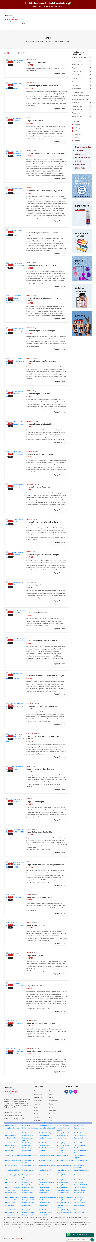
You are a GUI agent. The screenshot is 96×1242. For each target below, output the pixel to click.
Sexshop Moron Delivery (46, 1182)
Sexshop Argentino (10, 1135)
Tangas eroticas (81, 106)
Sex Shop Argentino (10, 1145)
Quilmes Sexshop (44, 1175)
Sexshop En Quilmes (28, 1212)
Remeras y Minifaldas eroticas (81, 96)
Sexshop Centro (62, 1148)
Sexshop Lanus (43, 1200)
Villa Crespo (37, 1114)
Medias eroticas (81, 89)
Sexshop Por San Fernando (65, 1197)
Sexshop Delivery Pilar (46, 1170)
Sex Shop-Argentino (63, 1125)
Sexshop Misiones (79, 1187)
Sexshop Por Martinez (11, 1197)
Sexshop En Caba (79, 1175)
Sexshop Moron (9, 1185)
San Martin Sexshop (63, 1155)
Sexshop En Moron (27, 1182)
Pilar (50, 1117)
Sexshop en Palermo (45, 1212)
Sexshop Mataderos (63, 1192)
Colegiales (37, 1120)
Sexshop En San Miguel (63, 1210)
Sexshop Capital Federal (46, 1148)
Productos (40, 14)
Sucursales (52, 14)
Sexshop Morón (78, 1182)
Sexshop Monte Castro (64, 1185)
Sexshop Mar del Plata (28, 1197)
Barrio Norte (38, 1094)
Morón (51, 1097)
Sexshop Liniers (79, 1197)
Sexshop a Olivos (9, 1133)
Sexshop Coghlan (9, 1150)
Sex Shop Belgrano (27, 1143)
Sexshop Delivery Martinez (47, 1165)
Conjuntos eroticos (81, 75)
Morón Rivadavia (54, 1101)
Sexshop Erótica (44, 1205)
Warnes (36, 1117)
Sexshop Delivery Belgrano (30, 1155)
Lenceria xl (81, 85)
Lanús (51, 1104)
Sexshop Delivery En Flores (12, 1160)
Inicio (21, 14)
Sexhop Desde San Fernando (30, 1128)
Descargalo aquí (80, 291)
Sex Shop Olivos (27, 1125)
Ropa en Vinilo (81, 103)
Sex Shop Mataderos (28, 1133)
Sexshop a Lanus (79, 1128)
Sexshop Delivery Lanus (81, 1160)
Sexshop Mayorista (27, 1192)
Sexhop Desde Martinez (11, 1128)
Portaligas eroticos (81, 92)
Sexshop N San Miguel (63, 1182)
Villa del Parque (39, 1101)
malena (77, 137)
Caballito (37, 1104)
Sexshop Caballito (44, 1145)
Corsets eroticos (81, 78)
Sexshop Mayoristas (63, 1190)
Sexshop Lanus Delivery (11, 1200)
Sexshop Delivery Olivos (11, 1170)
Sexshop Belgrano (44, 1143)
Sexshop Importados (28, 1202)
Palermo (36, 1091)
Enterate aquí (79, 187)
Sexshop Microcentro (45, 1190)
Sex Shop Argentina (63, 1145)
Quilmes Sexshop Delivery (82, 1170)
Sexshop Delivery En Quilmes (65, 1160)
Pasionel (77, 140)
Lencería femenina (51, 41)
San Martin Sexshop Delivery (13, 1155)
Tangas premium (65, 41)
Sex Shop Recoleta (45, 1125)
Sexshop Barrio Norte (80, 1138)
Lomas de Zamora (54, 1091)
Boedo (36, 1107)
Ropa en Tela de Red (80, 99)
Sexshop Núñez (26, 1185)
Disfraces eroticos (81, 82)
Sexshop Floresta (79, 1202)
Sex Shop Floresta (10, 1138)
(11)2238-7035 (16, 1112)
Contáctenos (78, 14)
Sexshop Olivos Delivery (11, 1187)
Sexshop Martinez (79, 1192)
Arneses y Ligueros (81, 61)
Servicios (29, 14)
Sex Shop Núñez (79, 1125)
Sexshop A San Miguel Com (47, 1133)
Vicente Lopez (53, 1114)
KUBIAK (77, 131)
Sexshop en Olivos (79, 1212)
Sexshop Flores (9, 1205)
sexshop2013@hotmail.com (17, 1119)
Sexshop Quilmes (79, 1200)
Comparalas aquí (81, 267)
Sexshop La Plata (9, 1202)
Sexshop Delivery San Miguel (13, 1175)
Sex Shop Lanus (44, 1135)
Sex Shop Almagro (27, 1148)
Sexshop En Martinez (10, 1182)
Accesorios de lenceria (81, 57)
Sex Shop (77, 1148)
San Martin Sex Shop (10, 1165)
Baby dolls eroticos (81, 64)
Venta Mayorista (65, 14)
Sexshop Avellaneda (45, 1138)
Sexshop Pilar (43, 1192)
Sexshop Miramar (9, 1190)
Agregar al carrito (59, 74)
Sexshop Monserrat (28, 1187)
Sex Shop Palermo (10, 1125)
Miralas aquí (79, 319)
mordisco (77, 124)
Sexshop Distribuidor (63, 1175)
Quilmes (51, 1094)
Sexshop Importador (63, 1202)
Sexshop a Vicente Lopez (64, 1133)
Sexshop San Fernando (11, 1212)
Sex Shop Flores (61, 1138)
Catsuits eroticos (81, 71)
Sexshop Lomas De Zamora (47, 1197)
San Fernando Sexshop (64, 1165)
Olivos (51, 1107)
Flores (36, 1111)
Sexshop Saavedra (45, 1210)
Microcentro (38, 1097)
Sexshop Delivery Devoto (47, 1155)
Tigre (50, 1120)
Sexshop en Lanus (27, 1180)
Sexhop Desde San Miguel (47, 1128)
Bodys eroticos (81, 68)
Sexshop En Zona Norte (29, 1210)
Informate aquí (80, 209)
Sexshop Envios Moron (11, 1210)
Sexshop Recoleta (79, 1205)
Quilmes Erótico (79, 1180)
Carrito (23, 23)
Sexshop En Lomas (62, 1180)
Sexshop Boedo (26, 1145)
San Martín (52, 1111)
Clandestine (78, 134)
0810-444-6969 (16, 1116)
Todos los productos (36, 41)
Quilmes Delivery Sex (45, 1215)
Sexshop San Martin (28, 1215)
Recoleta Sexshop (27, 1170)
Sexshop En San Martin (81, 1210)
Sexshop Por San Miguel (29, 1200)
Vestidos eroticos (81, 116)
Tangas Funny (81, 113)
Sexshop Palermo (62, 1187)
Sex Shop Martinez (80, 1133)
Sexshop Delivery (27, 1150)
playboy (77, 128)
